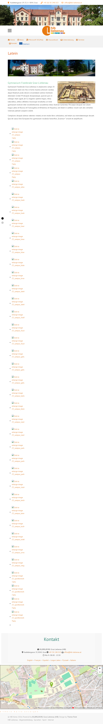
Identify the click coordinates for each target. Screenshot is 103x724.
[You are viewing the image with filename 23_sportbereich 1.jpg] (18, 577)
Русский (65, 660)
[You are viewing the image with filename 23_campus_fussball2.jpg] (18, 342)
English (30, 660)
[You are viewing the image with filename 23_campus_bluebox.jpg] (18, 251)
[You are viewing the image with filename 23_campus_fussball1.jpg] (18, 329)
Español (46, 660)
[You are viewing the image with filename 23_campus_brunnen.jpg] (18, 277)
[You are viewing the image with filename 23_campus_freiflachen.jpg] (18, 316)
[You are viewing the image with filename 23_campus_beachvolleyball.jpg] (18, 238)
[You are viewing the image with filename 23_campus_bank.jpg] (18, 199)
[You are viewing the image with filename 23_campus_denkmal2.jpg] (18, 303)
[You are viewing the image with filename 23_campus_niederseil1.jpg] (18, 421)
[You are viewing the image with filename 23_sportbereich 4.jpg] (18, 616)
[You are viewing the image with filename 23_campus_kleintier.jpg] (18, 408)
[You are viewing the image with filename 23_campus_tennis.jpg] (18, 512)
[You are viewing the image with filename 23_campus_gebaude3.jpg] (18, 381)
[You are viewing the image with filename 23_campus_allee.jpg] (18, 186)
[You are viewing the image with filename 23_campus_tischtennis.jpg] (18, 525)
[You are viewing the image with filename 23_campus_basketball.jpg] (18, 212)
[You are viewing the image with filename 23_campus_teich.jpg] (18, 499)
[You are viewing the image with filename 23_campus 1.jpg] (18, 133)
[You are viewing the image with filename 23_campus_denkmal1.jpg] (18, 290)
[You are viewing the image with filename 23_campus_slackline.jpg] (18, 486)
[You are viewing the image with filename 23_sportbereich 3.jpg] (18, 603)
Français (37, 660)
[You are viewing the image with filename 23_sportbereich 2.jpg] (18, 590)
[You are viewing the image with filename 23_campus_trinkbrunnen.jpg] (18, 538)
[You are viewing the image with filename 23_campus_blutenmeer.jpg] (18, 264)
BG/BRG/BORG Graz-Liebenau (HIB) (45, 717)
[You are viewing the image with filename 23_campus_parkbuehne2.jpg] (18, 473)
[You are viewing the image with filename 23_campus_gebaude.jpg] (18, 355)
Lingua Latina (55, 660)
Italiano (73, 660)
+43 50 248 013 (55, 652)
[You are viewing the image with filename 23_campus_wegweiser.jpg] (18, 564)
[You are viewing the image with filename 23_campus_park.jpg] (18, 447)
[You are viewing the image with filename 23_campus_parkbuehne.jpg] (18, 460)
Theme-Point (72, 717)
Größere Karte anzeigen (19, 711)
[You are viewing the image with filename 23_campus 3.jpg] (18, 160)
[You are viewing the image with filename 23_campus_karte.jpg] (18, 395)
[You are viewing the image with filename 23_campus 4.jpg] (18, 173)
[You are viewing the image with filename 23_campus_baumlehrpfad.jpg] (18, 225)
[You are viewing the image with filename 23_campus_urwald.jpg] (18, 551)
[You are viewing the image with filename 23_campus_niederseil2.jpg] (18, 434)
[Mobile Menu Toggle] (10, 30)
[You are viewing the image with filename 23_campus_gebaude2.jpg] (18, 368)
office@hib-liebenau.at (73, 3)
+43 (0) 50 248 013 (51, 3)
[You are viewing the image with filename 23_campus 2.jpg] (18, 146)
